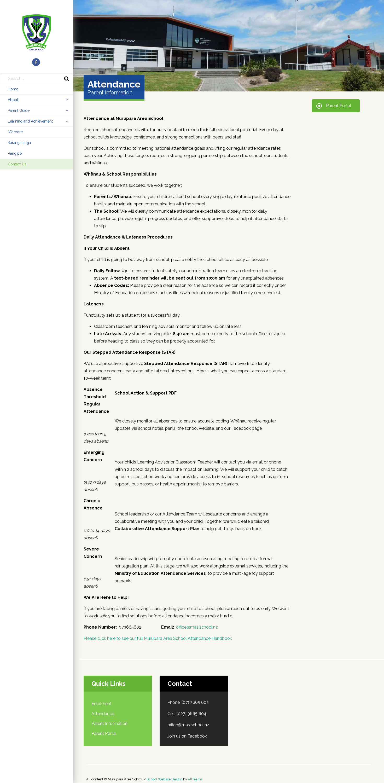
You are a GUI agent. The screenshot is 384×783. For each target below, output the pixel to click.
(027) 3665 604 (191, 713)
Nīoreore (15, 132)
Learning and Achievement (30, 121)
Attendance (102, 713)
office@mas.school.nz (197, 627)
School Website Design (164, 779)
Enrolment (101, 703)
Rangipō (15, 153)
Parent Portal (104, 733)
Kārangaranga (19, 143)
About (13, 100)
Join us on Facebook (187, 736)
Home (13, 89)
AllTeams (195, 779)
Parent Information (109, 723)
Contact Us (17, 164)
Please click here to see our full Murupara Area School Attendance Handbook (158, 638)
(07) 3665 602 (195, 702)
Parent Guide (19, 110)
